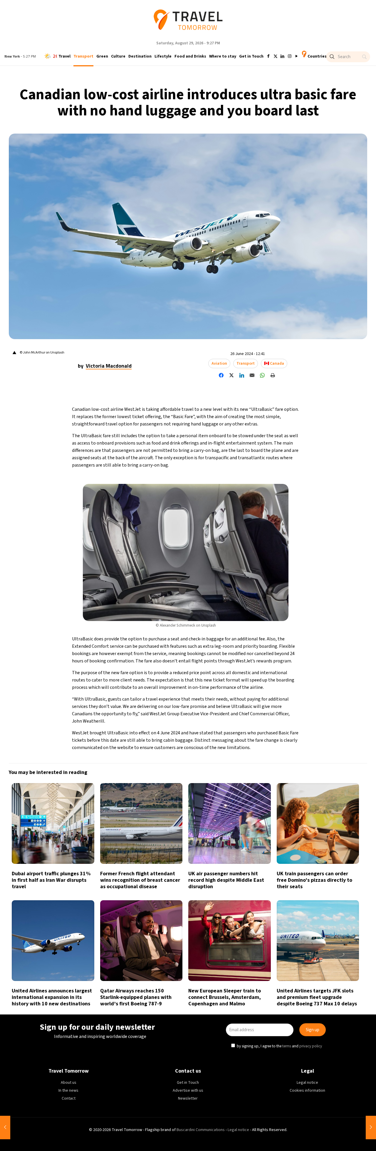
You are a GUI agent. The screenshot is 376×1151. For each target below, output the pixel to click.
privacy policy (268, 602)
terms (244, 602)
